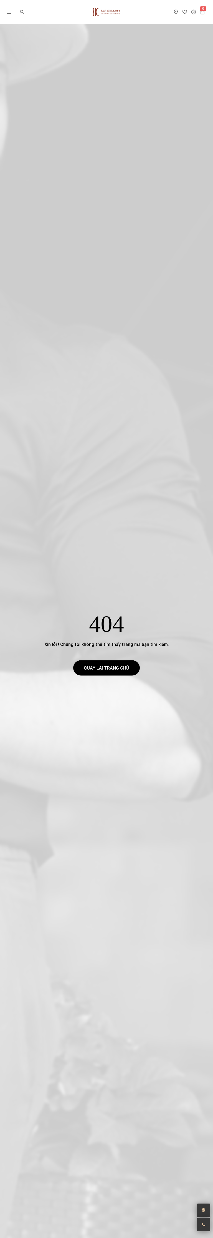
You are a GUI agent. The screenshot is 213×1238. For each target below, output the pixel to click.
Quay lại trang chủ (106, 668)
